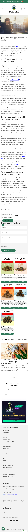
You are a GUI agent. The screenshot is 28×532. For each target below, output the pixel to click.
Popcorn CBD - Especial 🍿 (20, 259)
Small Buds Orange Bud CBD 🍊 (7, 285)
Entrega (4, 460)
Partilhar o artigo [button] (6, 209)
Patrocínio (5, 478)
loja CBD (16, 164)
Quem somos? (6, 456)
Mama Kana (9, 529)
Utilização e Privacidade (8, 472)
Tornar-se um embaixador (9, 474)
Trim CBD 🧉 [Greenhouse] (7, 259)
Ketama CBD (6, 448)
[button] (2, 9)
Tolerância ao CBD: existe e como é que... (14, 361)
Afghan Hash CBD (7, 446)
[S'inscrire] (23, 394)
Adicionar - (7, 281)
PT (25, 530)
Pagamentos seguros (8, 465)
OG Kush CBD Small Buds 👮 (20, 285)
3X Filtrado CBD (6, 444)
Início (2, 37)
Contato (4, 458)
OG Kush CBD (6, 432)
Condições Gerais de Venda (9, 469)
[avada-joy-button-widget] (3, 528)
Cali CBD (5, 437)
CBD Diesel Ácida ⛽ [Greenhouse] (7, 311)
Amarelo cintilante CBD (8, 441)
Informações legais (7, 467)
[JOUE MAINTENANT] (14, 412)
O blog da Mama (9, 37)
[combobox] (24, 531)
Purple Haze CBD (7, 434)
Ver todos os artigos (22, 339)
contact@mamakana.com (10, 494)
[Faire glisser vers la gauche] (11, 377)
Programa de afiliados (8, 476)
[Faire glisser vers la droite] (16, 377)
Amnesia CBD (6, 430)
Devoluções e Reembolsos (9, 463)
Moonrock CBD (6, 439)
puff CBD (18, 46)
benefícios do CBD (14, 79)
